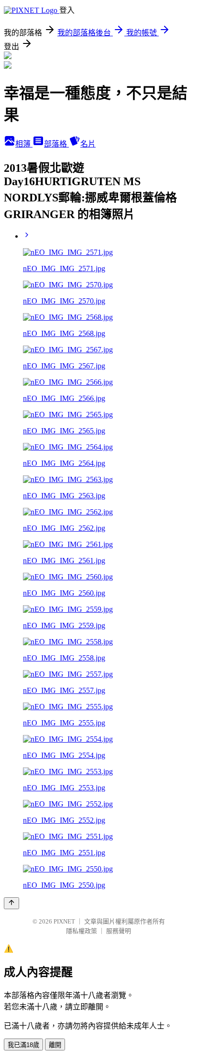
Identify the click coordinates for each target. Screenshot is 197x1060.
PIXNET (64, 921)
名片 (88, 144)
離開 (55, 1045)
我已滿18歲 (23, 1045)
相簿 (24, 144)
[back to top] (11, 903)
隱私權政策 (81, 930)
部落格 (56, 144)
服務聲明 (118, 930)
